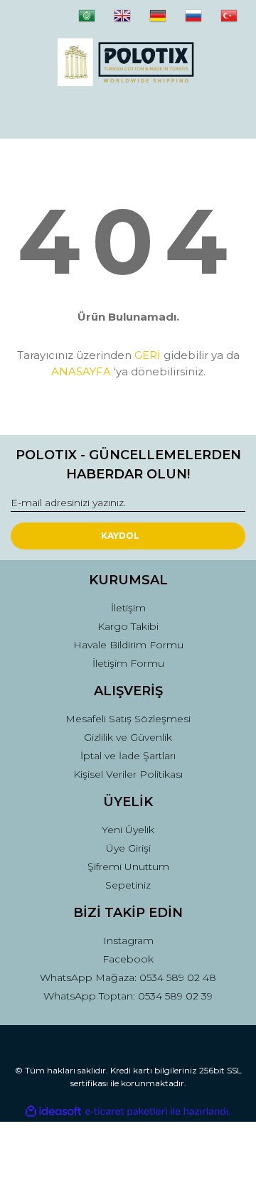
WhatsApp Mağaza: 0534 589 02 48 (128, 977)
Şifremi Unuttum (128, 866)
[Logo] (128, 62)
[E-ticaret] (126, 1111)
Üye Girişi (128, 848)
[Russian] (202, 21)
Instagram (128, 940)
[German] (167, 21)
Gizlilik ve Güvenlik (128, 737)
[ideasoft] (53, 1111)
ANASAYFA (81, 371)
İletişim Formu (128, 663)
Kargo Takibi (128, 626)
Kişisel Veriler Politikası (128, 774)
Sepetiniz (128, 885)
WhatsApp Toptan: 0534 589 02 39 (128, 996)
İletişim (128, 607)
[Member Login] (128, 114)
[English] (131, 21)
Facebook (128, 959)
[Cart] (228, 114)
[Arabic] (96, 21)
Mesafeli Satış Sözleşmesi (128, 718)
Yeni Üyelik (128, 829)
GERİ (147, 355)
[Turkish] (238, 21)
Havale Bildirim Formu (128, 644)
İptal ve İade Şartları (128, 755)
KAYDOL (120, 535)
